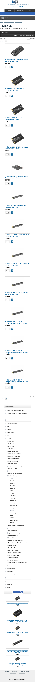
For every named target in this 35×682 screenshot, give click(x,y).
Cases (8, 426)
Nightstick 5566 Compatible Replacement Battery (14, 89)
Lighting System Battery (14, 533)
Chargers (9, 429)
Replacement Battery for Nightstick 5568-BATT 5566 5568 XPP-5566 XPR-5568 (17, 621)
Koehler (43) (13, 495)
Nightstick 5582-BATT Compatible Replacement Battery (16, 177)
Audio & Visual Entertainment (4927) (15, 410)
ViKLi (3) (12, 522)
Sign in (14, 6)
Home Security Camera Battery (16, 525)
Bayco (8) (12, 480)
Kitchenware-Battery (13, 528)
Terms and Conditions (25, 671)
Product (20, 35)
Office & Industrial (11, 574)
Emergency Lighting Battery (15, 473)
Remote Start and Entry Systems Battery (18, 542)
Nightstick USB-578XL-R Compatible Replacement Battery (16, 381)
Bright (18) (12, 488)
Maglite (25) (13, 498)
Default (29, 35)
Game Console (10, 432)
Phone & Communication (13, 581)
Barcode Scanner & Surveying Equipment (17, 413)
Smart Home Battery (13, 550)
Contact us (14, 671)
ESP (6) (12, 490)
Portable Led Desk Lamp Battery (16, 540)
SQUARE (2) (13, 518)
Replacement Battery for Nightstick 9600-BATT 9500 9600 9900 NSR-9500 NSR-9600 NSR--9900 (17, 651)
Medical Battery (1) (13, 535)
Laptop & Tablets (11, 568)
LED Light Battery (12, 530)
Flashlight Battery (18, 22)
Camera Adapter (11, 420)
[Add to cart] (12, 66)
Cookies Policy (22, 672)
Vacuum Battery (12, 565)
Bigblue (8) (12, 483)
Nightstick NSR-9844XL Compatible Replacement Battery (17, 264)
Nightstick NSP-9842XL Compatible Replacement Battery (17, 235)
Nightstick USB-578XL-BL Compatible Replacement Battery (16, 322)
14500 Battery (11, 441)
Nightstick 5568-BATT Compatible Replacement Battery (16, 148)
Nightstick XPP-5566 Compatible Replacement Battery (17, 664)
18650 (11, 478)
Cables (8, 416)
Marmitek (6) (13, 500)
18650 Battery (11, 443)
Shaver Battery (12, 545)
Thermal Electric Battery (14, 555)
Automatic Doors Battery (14, 453)
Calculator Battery (12, 463)
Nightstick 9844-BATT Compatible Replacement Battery (16, 206)
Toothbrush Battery (13, 560)
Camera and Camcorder (12, 423)
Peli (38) (12, 508)
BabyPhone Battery (13, 461)
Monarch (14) (13, 503)
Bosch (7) (12, 485)
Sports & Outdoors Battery (14, 552)
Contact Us (30, 10)
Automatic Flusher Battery (14, 456)
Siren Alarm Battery (13, 547)
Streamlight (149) (14, 520)
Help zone (7, 671)
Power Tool (9, 584)
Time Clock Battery (13, 557)
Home (1, 22)
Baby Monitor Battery (13, 458)
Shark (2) (12, 515)
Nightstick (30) (13, 505)
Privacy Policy (13, 672)
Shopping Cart (20, 10)
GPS (8, 435)
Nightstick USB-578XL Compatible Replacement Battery (16, 293)
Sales (33, 35)
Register (21, 6)
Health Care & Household (9, 22)
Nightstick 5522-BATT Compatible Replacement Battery (16, 60)
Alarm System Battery (13, 451)
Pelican (12, 510)
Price (24, 35)
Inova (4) (12, 493)
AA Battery (11, 446)
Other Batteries (10, 578)
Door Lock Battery (12, 471)
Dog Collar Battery (12, 468)
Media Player (10, 571)
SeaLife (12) (13, 513)
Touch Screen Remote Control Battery (17, 562)
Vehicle (8, 587)
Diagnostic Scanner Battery (15, 466)
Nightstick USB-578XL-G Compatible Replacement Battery (16, 352)
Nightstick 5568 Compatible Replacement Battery (14, 119)
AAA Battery (11, 448)
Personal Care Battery (13, 538)
